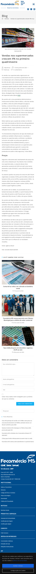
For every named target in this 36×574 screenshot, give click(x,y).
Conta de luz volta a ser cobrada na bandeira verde (18, 287)
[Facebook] (28, 9)
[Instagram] (31, 9)
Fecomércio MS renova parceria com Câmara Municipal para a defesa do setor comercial (18, 319)
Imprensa (7, 67)
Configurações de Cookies (18, 570)
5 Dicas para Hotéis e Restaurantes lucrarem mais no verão (17, 438)
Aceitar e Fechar (18, 566)
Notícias (6, 70)
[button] (33, 4)
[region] (18, 563)
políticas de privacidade (20, 560)
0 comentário (17, 70)
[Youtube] (34, 9)
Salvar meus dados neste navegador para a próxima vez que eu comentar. (17, 398)
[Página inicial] (2, 18)
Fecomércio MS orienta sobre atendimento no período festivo (18, 441)
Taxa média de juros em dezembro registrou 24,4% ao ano (18, 349)
